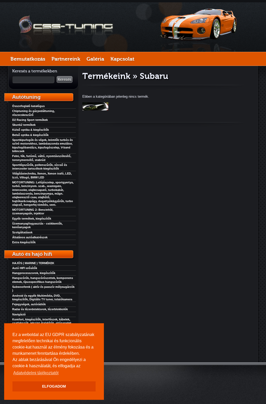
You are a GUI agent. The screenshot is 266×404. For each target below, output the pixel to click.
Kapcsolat (122, 59)
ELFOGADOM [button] (54, 386)
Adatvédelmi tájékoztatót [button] (35, 373)
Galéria (95, 59)
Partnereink (65, 59)
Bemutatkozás (27, 59)
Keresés (64, 79)
